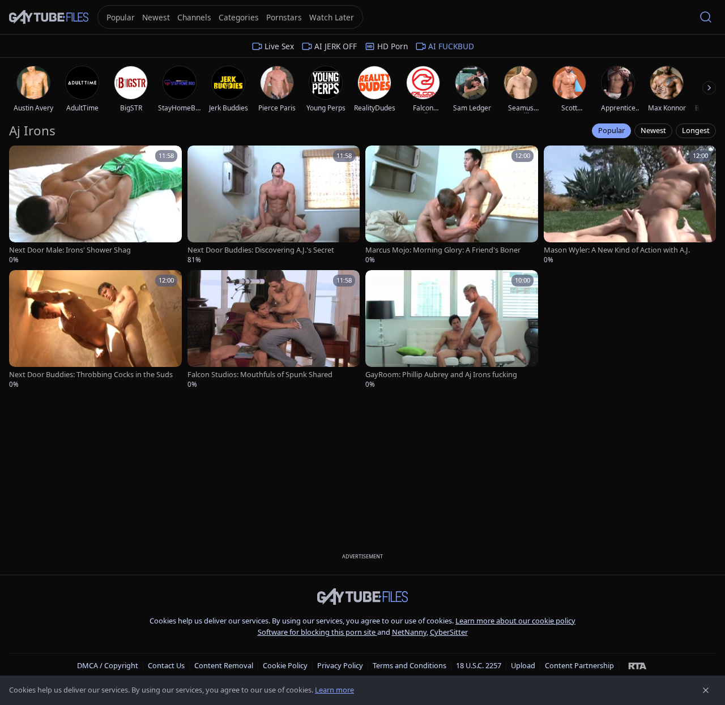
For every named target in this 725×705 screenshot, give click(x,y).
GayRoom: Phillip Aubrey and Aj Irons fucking (441, 374)
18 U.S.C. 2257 (478, 665)
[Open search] (706, 17)
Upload (523, 665)
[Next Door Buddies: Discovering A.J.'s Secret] (273, 205)
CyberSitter (449, 632)
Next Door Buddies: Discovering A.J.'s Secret (260, 250)
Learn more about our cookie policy (515, 621)
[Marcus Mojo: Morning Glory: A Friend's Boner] (451, 205)
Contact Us (166, 665)
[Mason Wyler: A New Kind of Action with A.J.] (630, 205)
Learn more (334, 690)
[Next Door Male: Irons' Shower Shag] (95, 205)
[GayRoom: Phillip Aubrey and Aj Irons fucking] (451, 329)
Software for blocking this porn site (317, 632)
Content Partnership (579, 665)
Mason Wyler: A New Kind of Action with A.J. (617, 250)
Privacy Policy (340, 665)
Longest (696, 130)
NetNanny (409, 632)
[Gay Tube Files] (48, 17)
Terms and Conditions (409, 665)
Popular (611, 130)
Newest (653, 130)
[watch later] (21, 158)
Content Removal (223, 665)
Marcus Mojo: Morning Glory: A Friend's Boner (443, 250)
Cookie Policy (285, 665)
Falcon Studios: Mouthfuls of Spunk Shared (259, 374)
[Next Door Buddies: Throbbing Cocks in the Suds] (95, 329)
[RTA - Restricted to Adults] (637, 665)
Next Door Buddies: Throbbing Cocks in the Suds (91, 374)
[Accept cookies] (706, 690)
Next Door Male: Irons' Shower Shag (70, 250)
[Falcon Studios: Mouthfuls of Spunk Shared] (273, 329)
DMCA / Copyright (107, 665)
